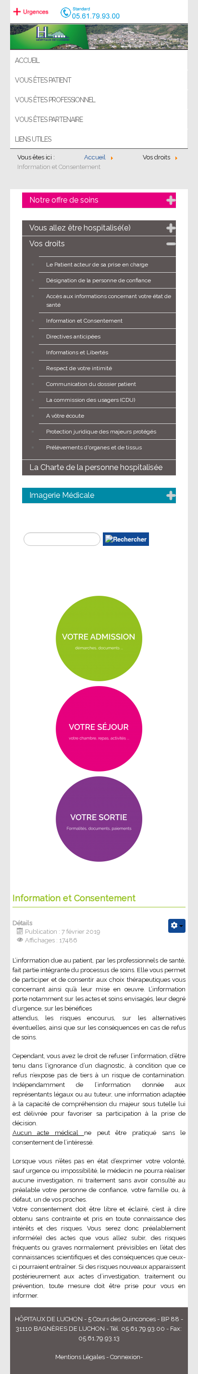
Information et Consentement (84, 320)
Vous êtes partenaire (49, 119)
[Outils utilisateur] (177, 926)
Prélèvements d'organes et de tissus (94, 447)
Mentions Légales (80, 1357)
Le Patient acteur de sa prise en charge (97, 264)
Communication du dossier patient (91, 384)
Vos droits (47, 243)
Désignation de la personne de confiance (98, 280)
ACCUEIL (27, 60)
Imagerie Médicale (61, 495)
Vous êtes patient (43, 80)
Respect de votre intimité (79, 368)
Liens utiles (33, 139)
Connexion (125, 1357)
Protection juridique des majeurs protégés (101, 431)
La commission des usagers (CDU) (90, 400)
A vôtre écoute (65, 415)
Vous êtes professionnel (55, 100)
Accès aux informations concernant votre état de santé (108, 300)
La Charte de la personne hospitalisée (95, 467)
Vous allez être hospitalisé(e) (80, 227)
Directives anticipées (73, 336)
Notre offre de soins (64, 200)
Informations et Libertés (77, 352)
